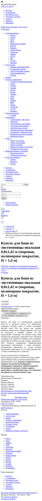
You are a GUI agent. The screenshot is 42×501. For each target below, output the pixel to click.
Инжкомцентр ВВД (18, 44)
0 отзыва (4, 272)
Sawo (12, 40)
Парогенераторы (12, 113)
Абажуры (14, 122)
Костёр (13, 46)
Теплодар (14, 52)
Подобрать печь (12, 15)
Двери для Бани (16, 145)
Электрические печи (18, 155)
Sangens (13, 48)
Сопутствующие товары (20, 71)
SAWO (13, 86)
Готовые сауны (12, 424)
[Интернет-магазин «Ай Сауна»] (14, 27)
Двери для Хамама (17, 143)
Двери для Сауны (17, 141)
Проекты (9, 21)
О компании (10, 12)
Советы (9, 19)
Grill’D (8, 458)
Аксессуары (10, 65)
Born (12, 42)
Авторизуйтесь (7, 306)
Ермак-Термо (15, 50)
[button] (5, 29)
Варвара (13, 63)
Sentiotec (9, 466)
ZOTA (12, 56)
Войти (4, 198)
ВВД (12, 103)
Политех (9, 453)
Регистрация (11, 203)
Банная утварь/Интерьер (20, 67)
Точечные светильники (19, 126)
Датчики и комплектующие (21, 82)
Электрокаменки (12, 33)
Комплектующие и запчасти (17, 151)
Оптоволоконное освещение (21, 130)
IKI (11, 59)
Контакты (9, 23)
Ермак (12, 105)
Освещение (10, 117)
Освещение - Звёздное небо (21, 132)
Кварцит (13, 162)
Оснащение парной (18, 69)
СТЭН (12, 61)
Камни (8, 77)
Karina (12, 37)
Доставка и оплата (13, 17)
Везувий (9, 449)
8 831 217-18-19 (7, 6)
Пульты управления (13, 80)
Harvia (12, 35)
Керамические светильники (21, 134)
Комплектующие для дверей (21, 147)
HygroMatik (10, 468)
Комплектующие (17, 136)
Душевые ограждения (19, 149)
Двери (8, 138)
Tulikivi (13, 54)
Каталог (9, 10)
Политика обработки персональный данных (18, 493)
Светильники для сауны (19, 120)
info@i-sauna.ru (7, 408)
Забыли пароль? (12, 205)
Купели (13, 75)
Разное (13, 164)
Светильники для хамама (20, 124)
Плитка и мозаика (13, 157)
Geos (12, 96)
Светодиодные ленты (18, 128)
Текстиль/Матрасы (17, 73)
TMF (7, 445)
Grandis (13, 88)
